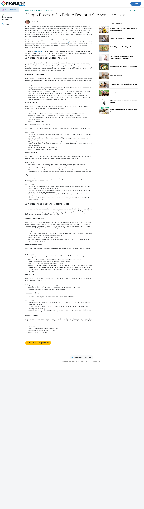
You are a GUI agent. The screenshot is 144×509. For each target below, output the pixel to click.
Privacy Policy (84, 361)
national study (64, 42)
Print (134, 10)
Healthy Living (30, 10)
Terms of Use (96, 361)
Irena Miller (38, 51)
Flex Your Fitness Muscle (44, 10)
